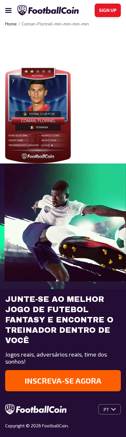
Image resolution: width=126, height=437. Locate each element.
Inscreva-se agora (63, 380)
